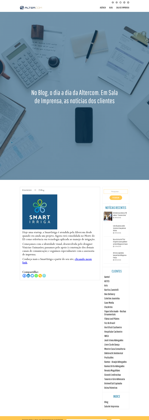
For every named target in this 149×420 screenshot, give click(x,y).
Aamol (107, 276)
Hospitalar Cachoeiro (113, 331)
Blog (111, 7)
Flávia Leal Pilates (111, 318)
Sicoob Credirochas (112, 374)
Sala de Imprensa (122, 7)
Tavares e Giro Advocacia (114, 379)
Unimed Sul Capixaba (113, 383)
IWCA (106, 335)
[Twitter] (32, 275)
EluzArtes (108, 307)
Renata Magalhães (112, 370)
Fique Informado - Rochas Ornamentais (115, 313)
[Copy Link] (40, 275)
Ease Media (109, 302)
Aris (106, 285)
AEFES (106, 281)
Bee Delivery (109, 294)
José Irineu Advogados (113, 340)
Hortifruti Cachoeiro (113, 327)
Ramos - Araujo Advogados (115, 361)
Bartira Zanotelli (111, 289)
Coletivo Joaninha (112, 298)
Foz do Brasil (109, 323)
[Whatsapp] (36, 275)
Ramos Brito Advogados (114, 366)
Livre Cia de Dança (111, 344)
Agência (103, 7)
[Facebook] (24, 275)
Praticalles (108, 357)
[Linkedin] (28, 275)
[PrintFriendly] (44, 275)
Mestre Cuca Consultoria (114, 348)
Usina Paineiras (110, 387)
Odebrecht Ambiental (113, 353)
